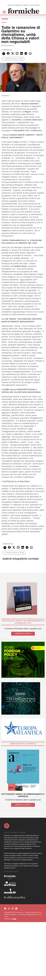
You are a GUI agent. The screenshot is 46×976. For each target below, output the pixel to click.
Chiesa (4, 22)
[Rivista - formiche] (23, 877)
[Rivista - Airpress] (23, 884)
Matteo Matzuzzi (8, 45)
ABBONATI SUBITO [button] (23, 634)
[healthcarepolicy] (23, 897)
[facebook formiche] (5, 909)
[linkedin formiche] (16, 909)
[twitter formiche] (9, 909)
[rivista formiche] (23, 771)
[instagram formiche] (12, 909)
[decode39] (23, 890)
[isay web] (14, 919)
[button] (4, 12)
